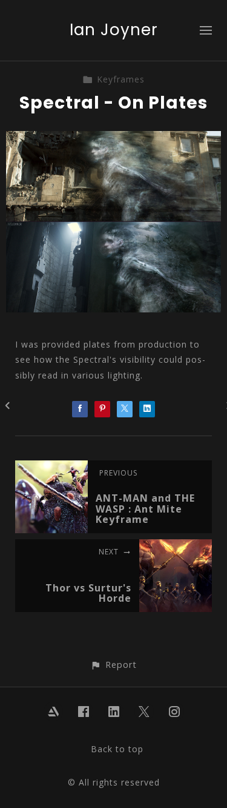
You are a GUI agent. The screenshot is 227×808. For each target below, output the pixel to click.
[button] (113, 664)
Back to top (117, 749)
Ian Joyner (114, 30)
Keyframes (121, 79)
